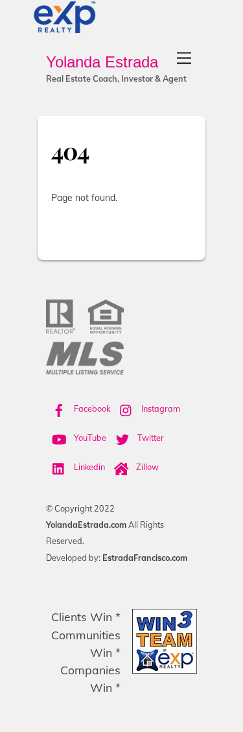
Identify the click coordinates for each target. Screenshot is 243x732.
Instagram (159, 408)
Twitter (149, 437)
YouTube (89, 437)
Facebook (91, 408)
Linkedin (88, 467)
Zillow (146, 467)
